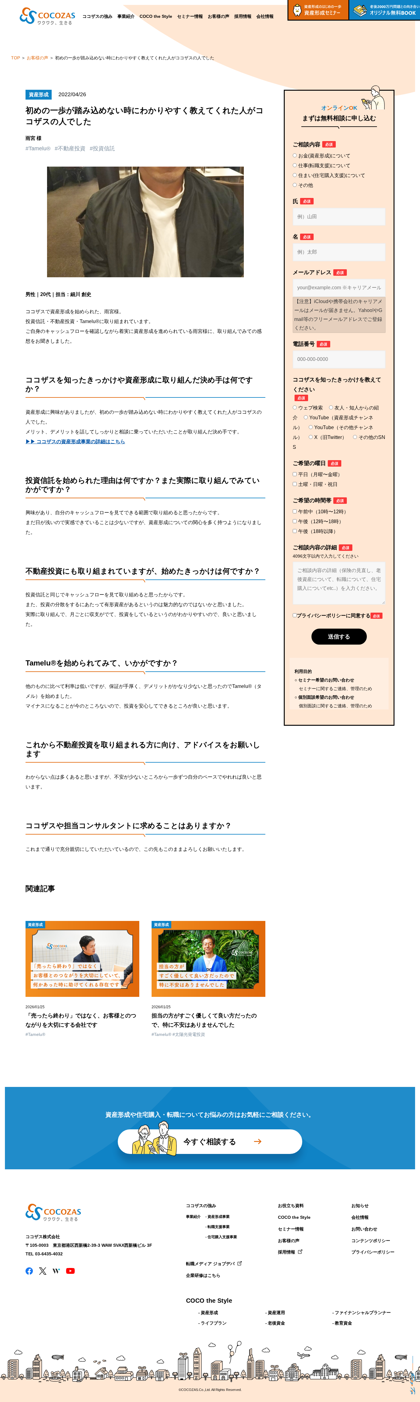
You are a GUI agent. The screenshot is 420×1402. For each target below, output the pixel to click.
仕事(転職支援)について (324, 165)
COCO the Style (156, 16)
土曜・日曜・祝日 (318, 484)
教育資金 (343, 1323)
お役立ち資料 (291, 1205)
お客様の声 (218, 16)
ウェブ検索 (310, 407)
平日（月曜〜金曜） (320, 474)
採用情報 (243, 16)
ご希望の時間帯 (318, 500)
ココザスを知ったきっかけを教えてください (337, 388)
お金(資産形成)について (324, 155)
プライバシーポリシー (372, 1252)
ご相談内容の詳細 (326, 551)
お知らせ (360, 1205)
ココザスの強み (97, 16)
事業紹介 (126, 16)
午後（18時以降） (318, 531)
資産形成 (209, 1312)
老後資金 (276, 1323)
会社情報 (265, 16)
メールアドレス (318, 272)
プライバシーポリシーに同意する (338, 615)
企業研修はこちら (203, 1275)
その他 (305, 185)
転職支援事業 (219, 1227)
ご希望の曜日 (315, 463)
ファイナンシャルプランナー (363, 1312)
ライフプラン (214, 1323)
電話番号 (310, 344)
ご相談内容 (313, 144)
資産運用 (276, 1312)
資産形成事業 (219, 1216)
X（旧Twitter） (330, 437)
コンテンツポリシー (370, 1240)
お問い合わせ (364, 1228)
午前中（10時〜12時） (323, 511)
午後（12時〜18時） (321, 521)
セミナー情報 (190, 16)
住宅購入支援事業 (222, 1237)
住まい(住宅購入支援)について (331, 175)
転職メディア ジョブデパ (210, 1263)
